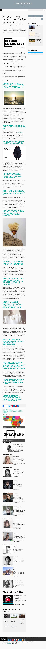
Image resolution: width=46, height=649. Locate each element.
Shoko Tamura (16, 567)
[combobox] (35, 10)
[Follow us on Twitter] (30, 16)
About (9, 637)
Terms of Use (37, 637)
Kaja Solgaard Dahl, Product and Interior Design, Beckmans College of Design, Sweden (13, 213)
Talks (15, 600)
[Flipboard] (16, 406)
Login (28, 637)
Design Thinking (19, 410)
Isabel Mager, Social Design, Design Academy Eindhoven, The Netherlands (14, 342)
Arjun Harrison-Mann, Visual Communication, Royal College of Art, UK (14, 192)
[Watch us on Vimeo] (18, 640)
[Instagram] (14, 640)
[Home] (23, 4)
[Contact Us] (24, 640)
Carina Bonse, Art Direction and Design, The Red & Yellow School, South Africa (13, 85)
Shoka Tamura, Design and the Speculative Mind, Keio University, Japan (13, 382)
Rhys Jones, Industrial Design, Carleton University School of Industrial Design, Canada (14, 281)
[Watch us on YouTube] (16, 640)
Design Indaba (9, 643)
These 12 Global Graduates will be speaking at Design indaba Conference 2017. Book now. (12, 398)
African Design (5, 410)
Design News (10, 411)
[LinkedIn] (14, 406)
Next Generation (13, 625)
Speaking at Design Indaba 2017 (8, 440)
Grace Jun (15, 533)
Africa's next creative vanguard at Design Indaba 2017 (12, 427)
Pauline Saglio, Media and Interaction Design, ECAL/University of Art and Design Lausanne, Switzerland (14, 365)
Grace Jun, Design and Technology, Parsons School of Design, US (13, 142)
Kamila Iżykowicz (16, 520)
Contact (13, 637)
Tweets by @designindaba (33, 53)
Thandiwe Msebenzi (17, 581)
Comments (5, 412)
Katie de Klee (12, 409)
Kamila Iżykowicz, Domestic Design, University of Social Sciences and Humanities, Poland (13, 304)
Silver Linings (38, 33)
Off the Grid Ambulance (38, 39)
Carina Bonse (16, 456)
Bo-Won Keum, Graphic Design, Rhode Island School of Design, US (13, 263)
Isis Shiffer (15, 494)
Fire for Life (21, 620)
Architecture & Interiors (12, 410)
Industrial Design (12, 610)
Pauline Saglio (16, 469)
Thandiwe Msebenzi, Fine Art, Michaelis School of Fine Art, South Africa (12, 175)
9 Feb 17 (7, 409)
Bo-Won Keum (16, 557)
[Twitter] (9, 406)
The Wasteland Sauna (39, 26)
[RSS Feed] (22, 640)
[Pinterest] (12, 406)
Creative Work (5, 411)
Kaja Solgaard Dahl (17, 507)
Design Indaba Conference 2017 (18, 411)
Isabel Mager (16, 481)
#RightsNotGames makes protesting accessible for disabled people (20, 597)
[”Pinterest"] (40, 16)
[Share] (18, 406)
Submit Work (23, 637)
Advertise (18, 637)
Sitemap (32, 637)
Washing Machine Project (13, 621)
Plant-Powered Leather (6, 621)
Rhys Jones (15, 546)
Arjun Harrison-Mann (17, 444)
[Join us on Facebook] (35, 16)
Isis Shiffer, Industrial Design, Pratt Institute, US (14, 127)
